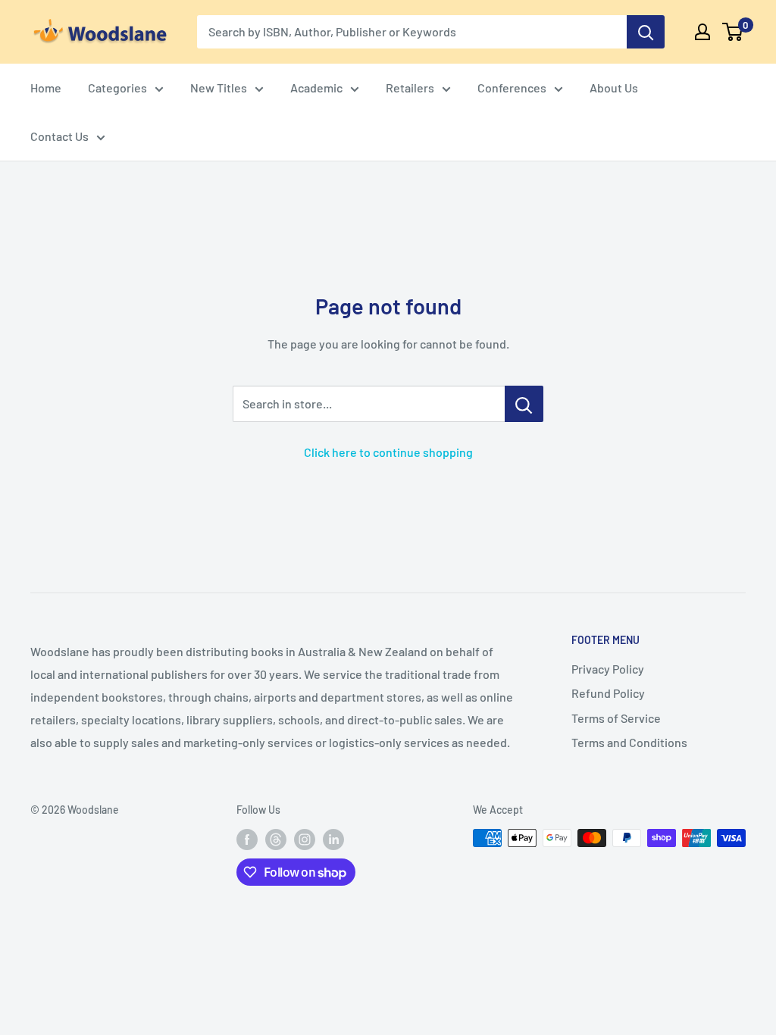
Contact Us (59, 136)
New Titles (218, 87)
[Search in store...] (524, 404)
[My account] (702, 31)
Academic (316, 87)
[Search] (646, 31)
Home (45, 87)
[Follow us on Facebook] (247, 839)
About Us (614, 87)
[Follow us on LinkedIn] (333, 839)
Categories (117, 87)
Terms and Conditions (629, 742)
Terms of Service (616, 718)
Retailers (410, 87)
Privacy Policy (607, 668)
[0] (733, 32)
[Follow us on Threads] (275, 839)
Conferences (511, 87)
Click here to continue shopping (388, 452)
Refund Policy (608, 693)
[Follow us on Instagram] (304, 839)
